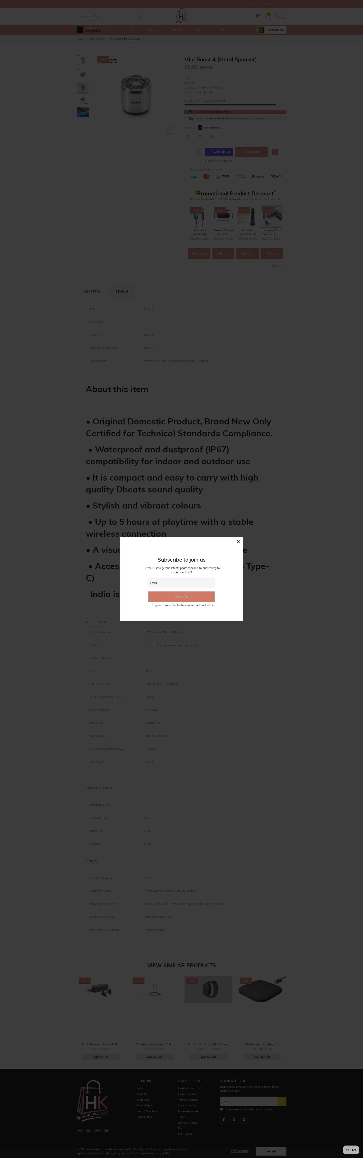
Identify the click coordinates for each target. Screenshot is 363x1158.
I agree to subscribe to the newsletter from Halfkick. (184, 605)
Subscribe (181, 596)
